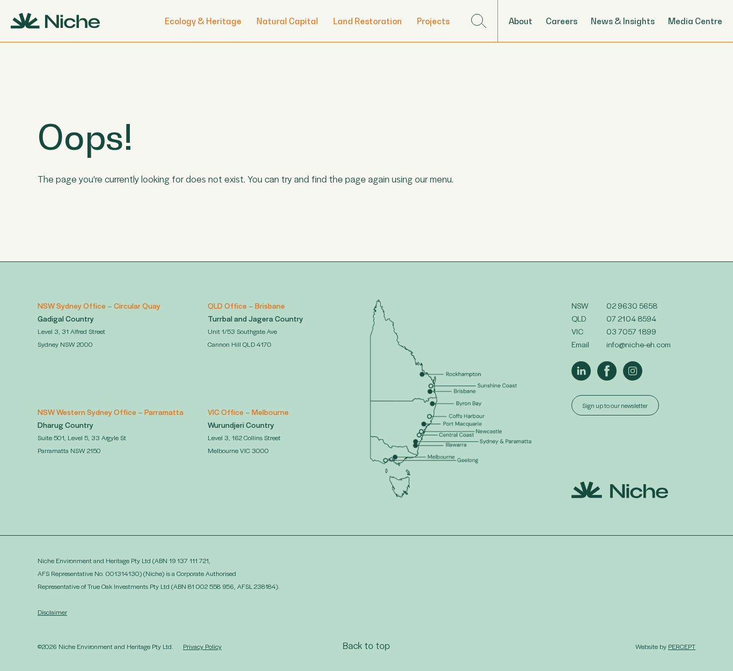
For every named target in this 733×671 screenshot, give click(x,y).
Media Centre (695, 21)
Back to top (366, 645)
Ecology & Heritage (203, 21)
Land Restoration (367, 21)
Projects (433, 21)
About (520, 21)
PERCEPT (681, 646)
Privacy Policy (202, 646)
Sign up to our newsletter (615, 405)
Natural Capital (287, 21)
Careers (561, 21)
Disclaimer (52, 612)
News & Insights (623, 21)
